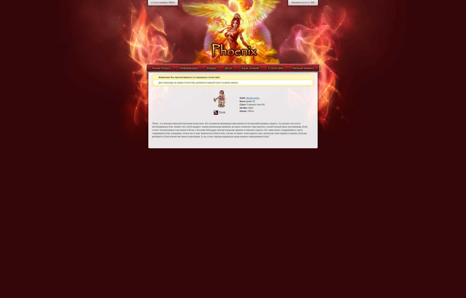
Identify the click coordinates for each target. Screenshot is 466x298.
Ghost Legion (252, 97)
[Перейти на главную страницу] (233, 50)
